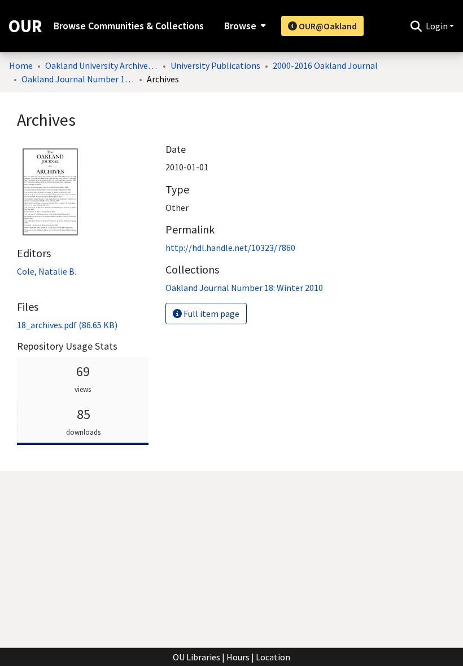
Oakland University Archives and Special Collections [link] (101, 65)
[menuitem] (243, 26)
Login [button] (437, 26)
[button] (416, 26)
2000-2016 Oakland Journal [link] (325, 65)
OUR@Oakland (327, 26)
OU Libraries (196, 657)
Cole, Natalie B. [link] (46, 271)
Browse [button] (240, 26)
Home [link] (21, 65)
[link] (67, 324)
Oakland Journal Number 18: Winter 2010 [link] (77, 79)
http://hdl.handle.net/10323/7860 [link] (230, 247)
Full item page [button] (210, 313)
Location (273, 657)
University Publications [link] (215, 65)
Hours (238, 657)
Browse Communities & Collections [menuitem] (129, 26)
